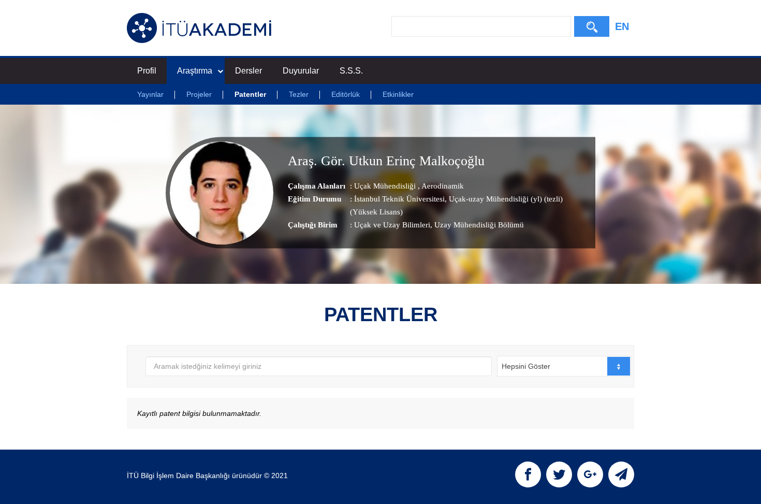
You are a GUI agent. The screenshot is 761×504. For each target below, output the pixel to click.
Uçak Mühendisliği (386, 186)
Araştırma (194, 70)
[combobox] (564, 366)
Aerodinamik (442, 186)
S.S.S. (351, 70)
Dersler (248, 70)
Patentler (250, 94)
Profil (146, 70)
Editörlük (345, 94)
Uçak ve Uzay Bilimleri (392, 225)
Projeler (199, 94)
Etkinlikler (398, 94)
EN (622, 26)
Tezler (299, 94)
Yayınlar (150, 94)
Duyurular (301, 70)
